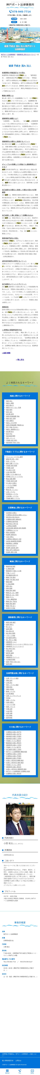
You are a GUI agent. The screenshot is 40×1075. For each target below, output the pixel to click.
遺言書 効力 (10, 431)
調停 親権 (9, 588)
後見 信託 (9, 412)
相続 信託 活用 (11, 418)
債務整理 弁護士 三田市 (13, 745)
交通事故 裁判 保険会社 (13, 519)
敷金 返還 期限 (11, 479)
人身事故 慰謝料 (11, 526)
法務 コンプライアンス (13, 696)
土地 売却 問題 (11, 472)
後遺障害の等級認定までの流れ (13, 73)
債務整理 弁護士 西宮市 (13, 767)
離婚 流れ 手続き (11, 601)
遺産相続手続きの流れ (10, 238)
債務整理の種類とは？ (10, 118)
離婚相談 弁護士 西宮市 (13, 743)
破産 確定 (9, 664)
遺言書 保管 (10, 414)
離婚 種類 (9, 582)
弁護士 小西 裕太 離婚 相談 (15, 760)
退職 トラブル (10, 700)
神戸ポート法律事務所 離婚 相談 (16, 752)
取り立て (9, 627)
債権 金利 (9, 680)
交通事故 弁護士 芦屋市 (13, 756)
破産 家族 (9, 655)
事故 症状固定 (10, 532)
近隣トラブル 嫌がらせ (13, 474)
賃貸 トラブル (10, 461)
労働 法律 (9, 709)
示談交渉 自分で (11, 545)
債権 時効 (9, 687)
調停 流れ (9, 586)
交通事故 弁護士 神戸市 (13, 732)
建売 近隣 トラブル (12, 463)
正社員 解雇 (10, 693)
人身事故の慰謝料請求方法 (12, 330)
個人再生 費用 (10, 633)
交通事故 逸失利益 (12, 521)
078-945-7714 (21, 11)
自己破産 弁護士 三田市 (13, 749)
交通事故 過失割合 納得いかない (16, 515)
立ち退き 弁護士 (11, 483)
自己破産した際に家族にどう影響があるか (17, 215)
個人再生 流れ (10, 648)
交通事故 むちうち (12, 530)
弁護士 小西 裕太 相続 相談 (15, 762)
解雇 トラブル (10, 691)
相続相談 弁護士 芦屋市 (13, 736)
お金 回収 (9, 711)
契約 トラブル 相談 (12, 685)
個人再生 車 (10, 631)
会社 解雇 (9, 715)
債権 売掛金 (10, 689)
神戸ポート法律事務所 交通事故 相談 (18, 771)
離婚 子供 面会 (11, 577)
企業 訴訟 (9, 682)
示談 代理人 (10, 537)
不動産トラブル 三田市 (13, 765)
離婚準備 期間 (10, 566)
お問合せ (18, 1060)
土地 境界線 (10, 487)
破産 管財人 (10, 624)
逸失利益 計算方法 (12, 524)
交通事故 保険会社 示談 (13, 539)
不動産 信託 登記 (11, 440)
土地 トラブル (10, 492)
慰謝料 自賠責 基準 (12, 548)
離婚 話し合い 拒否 (12, 595)
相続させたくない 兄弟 (13, 407)
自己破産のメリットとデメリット (14, 284)
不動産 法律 (10, 468)
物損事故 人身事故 (12, 543)
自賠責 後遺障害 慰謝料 (13, 541)
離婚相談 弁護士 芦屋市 (13, 758)
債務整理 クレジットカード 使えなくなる (19, 644)
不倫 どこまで (10, 573)
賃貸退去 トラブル (12, 494)
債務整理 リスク (11, 642)
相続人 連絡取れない (12, 429)
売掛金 (8, 698)
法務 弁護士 (10, 702)
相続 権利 (9, 410)
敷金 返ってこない (12, 490)
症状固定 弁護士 (11, 513)
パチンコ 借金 (10, 635)
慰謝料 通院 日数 (11, 552)
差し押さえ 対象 (11, 640)
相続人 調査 (10, 403)
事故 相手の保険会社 (12, 550)
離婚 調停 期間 (11, 590)
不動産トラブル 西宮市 (13, 741)
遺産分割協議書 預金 (12, 416)
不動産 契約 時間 (11, 465)
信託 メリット (10, 438)
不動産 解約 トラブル (13, 498)
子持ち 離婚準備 (11, 599)
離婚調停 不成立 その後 (13, 571)
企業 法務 (9, 713)
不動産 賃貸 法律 (11, 481)
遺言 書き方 (10, 405)
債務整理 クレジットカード (15, 646)
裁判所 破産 (10, 653)
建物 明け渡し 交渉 (12, 459)
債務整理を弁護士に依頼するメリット (16, 141)
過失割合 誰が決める (12, 517)
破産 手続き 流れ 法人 (13, 662)
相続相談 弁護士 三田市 (13, 738)
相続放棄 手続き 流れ (13, 442)
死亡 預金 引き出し (12, 427)
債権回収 (5, 307)
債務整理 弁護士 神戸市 (13, 734)
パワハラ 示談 (10, 704)
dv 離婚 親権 (10, 569)
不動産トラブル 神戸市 (13, 747)
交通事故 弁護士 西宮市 (13, 773)
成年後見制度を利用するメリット (14, 261)
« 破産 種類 (6, 353)
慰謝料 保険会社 (11, 534)
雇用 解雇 (9, 717)
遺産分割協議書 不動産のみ (15, 425)
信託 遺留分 (10, 420)
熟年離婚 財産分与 (12, 575)
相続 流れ (9, 401)
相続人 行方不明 (11, 423)
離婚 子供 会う (11, 606)
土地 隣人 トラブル (12, 496)
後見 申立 (9, 434)
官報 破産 (9, 651)
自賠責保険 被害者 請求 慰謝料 (16, 528)
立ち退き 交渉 (10, 470)
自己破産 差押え (11, 638)
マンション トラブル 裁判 (14, 457)
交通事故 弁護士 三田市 (13, 754)
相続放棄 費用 (10, 436)
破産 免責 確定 (11, 622)
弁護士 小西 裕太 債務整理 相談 (16, 769)
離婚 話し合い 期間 (12, 593)
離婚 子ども (10, 597)
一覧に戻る (20, 359)
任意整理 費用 (10, 659)
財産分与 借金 (10, 608)
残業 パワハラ (10, 707)
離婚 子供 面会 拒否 (12, 579)
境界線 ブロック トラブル (14, 476)
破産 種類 (9, 629)
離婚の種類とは (8, 95)
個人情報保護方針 (8, 1060)
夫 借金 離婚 (10, 584)
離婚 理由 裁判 (11, 603)
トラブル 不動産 (11, 485)
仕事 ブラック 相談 (12, 678)
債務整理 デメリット (12, 657)
